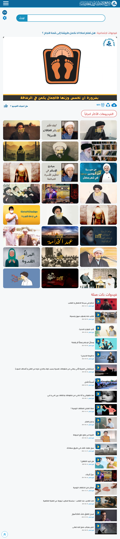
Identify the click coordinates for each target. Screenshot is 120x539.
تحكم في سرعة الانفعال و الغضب (81, 303)
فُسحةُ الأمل (89, 382)
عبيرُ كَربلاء (89, 474)
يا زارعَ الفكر (89, 421)
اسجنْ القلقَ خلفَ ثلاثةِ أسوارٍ (83, 514)
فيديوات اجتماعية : (106, 32)
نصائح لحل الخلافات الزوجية (83, 487)
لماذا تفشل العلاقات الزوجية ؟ (82, 408)
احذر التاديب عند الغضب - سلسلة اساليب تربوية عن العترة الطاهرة (68, 501)
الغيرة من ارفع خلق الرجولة (83, 435)
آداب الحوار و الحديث (86, 329)
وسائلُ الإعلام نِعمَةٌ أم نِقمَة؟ (82, 342)
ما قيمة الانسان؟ (87, 355)
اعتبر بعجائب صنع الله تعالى (83, 527)
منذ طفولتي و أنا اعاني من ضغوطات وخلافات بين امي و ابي (70, 395)
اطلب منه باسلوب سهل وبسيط (82, 316)
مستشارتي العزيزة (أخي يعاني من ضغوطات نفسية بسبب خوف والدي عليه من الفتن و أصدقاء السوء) (54, 369)
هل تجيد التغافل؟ (87, 461)
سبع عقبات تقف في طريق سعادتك (80, 448)
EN (4, 12)
